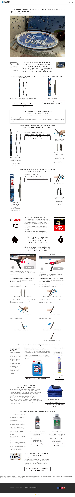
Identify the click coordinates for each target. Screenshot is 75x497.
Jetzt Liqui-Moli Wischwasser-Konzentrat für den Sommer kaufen (59, 378)
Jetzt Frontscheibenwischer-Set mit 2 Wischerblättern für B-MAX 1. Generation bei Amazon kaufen (22, 105)
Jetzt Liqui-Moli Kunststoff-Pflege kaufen (57, 444)
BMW (49, 2)
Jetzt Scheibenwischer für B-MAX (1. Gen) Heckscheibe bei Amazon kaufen (52, 102)
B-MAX (20, 13)
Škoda (62, 2)
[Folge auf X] (60, 488)
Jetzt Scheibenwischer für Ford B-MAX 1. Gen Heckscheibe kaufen (37, 179)
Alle (66, 2)
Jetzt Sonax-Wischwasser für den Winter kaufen (37, 378)
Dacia (52, 2)
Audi (46, 2)
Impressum (27, 487)
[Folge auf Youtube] (64, 488)
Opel (58, 2)
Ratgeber (69, 2)
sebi (12, 13)
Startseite (39, 2)
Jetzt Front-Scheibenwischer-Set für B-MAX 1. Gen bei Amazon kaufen (37, 137)
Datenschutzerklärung (34, 487)
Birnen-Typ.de (46, 459)
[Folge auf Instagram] (62, 488)
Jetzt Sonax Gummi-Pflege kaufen (37, 444)
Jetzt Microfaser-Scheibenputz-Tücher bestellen (55, 405)
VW (42, 2)
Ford (55, 2)
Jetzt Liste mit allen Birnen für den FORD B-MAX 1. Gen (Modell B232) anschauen (37, 469)
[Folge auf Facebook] (58, 488)
